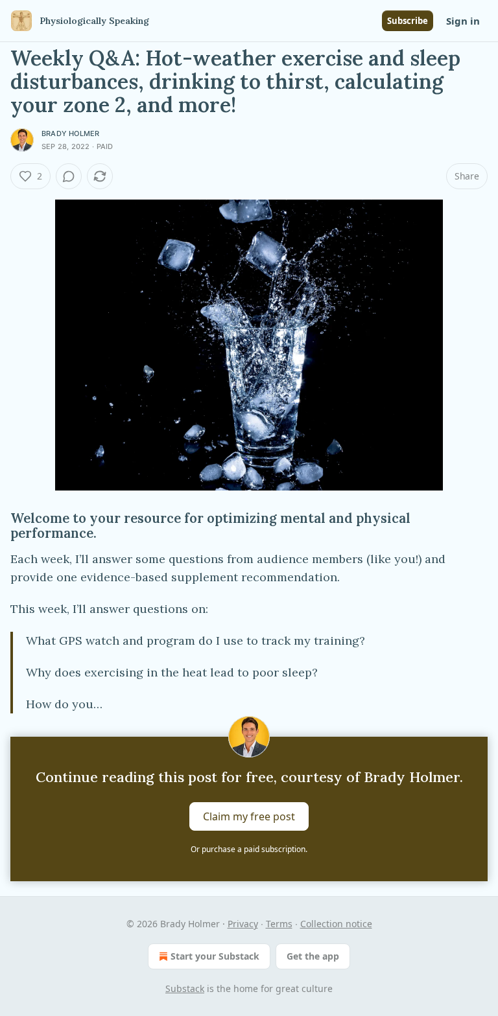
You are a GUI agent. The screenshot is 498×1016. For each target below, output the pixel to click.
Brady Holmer (70, 133)
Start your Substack (215, 956)
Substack (184, 988)
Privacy (243, 924)
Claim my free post (249, 816)
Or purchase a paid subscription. (249, 849)
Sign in (463, 20)
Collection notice (336, 924)
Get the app (313, 956)
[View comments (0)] (69, 176)
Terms (279, 924)
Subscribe (407, 21)
